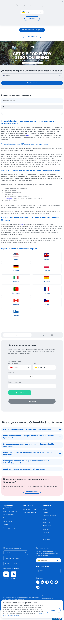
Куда (34, 363)
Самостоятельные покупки (32, 30)
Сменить (32, 18)
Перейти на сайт (32, 82)
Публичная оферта (47, 598)
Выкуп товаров (8, 514)
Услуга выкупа (32, 36)
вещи (22, 224)
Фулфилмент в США (30, 509)
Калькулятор (7, 521)
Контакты (46, 532)
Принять (53, 610)
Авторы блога (47, 539)
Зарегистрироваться (32, 491)
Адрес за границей (10, 511)
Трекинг (6, 518)
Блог (44, 519)
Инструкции (47, 526)
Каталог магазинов (49, 516)
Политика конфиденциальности (51, 596)
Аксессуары (9, 199)
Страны (45, 512)
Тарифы (6, 524)
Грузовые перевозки (30, 512)
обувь (28, 135)
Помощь (45, 529)
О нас (45, 509)
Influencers (46, 536)
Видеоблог (46, 522)
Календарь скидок (9, 528)
